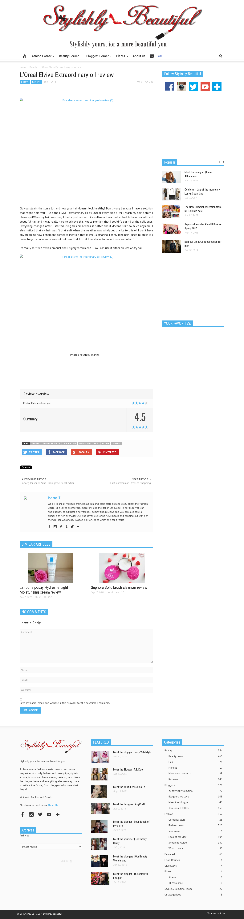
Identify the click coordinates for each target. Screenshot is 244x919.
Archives (24, 835)
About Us (53, 805)
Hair (195, 762)
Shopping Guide (195, 842)
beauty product (51, 443)
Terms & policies (216, 913)
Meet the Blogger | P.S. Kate (128, 769)
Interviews (195, 831)
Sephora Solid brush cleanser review (119, 587)
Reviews (36, 81)
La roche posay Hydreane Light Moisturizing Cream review (44, 590)
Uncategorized (193, 894)
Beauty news (195, 756)
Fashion (193, 814)
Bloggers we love (195, 796)
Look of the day (195, 837)
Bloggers (193, 785)
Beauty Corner (68, 57)
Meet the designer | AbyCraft (129, 804)
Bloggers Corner (96, 57)
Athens (195, 877)
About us (139, 56)
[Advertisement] (86, 370)
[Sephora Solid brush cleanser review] (122, 567)
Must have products (195, 773)
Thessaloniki (195, 883)
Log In (64, 860)
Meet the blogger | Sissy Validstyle (132, 752)
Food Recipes (193, 860)
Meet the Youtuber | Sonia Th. (129, 787)
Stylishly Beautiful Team (193, 889)
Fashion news (195, 825)
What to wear (195, 848)
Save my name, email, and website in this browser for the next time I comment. (65, 703)
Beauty (24, 81)
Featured (193, 854)
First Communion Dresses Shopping (130, 483)
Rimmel (116, 443)
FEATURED (101, 742)
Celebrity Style (195, 819)
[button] (220, 55)
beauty (35, 443)
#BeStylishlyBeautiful (195, 790)
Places (119, 57)
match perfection (88, 443)
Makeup (195, 767)
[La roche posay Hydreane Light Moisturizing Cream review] (50, 567)
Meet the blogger (195, 802)
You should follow (195, 808)
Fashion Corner (40, 57)
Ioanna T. (54, 498)
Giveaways (193, 865)
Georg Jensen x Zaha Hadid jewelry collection (48, 483)
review (105, 443)
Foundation (70, 443)
